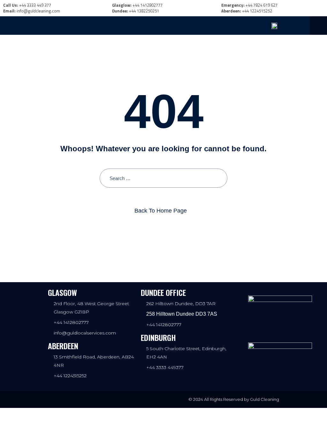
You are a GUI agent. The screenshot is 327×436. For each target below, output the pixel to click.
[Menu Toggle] (119, 25)
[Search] (217, 178)
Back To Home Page (160, 210)
